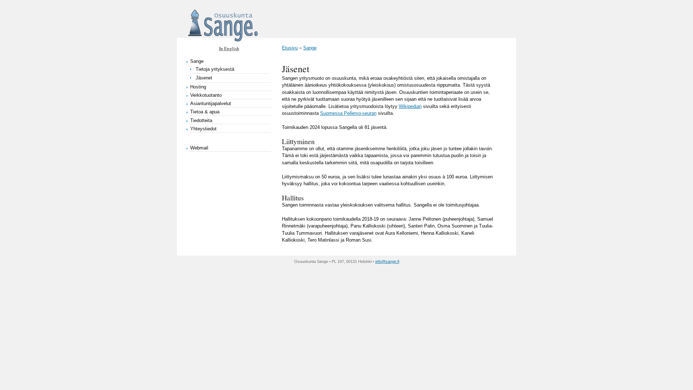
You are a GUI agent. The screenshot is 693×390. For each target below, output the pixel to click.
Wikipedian (410, 106)
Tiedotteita (201, 120)
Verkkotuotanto (206, 95)
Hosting (198, 87)
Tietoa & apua (204, 111)
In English (229, 48)
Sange (197, 61)
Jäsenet (204, 78)
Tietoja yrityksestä (215, 69)
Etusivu (290, 48)
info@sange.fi (387, 261)
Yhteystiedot (203, 128)
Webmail (199, 148)
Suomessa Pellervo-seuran (348, 113)
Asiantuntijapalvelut (210, 103)
